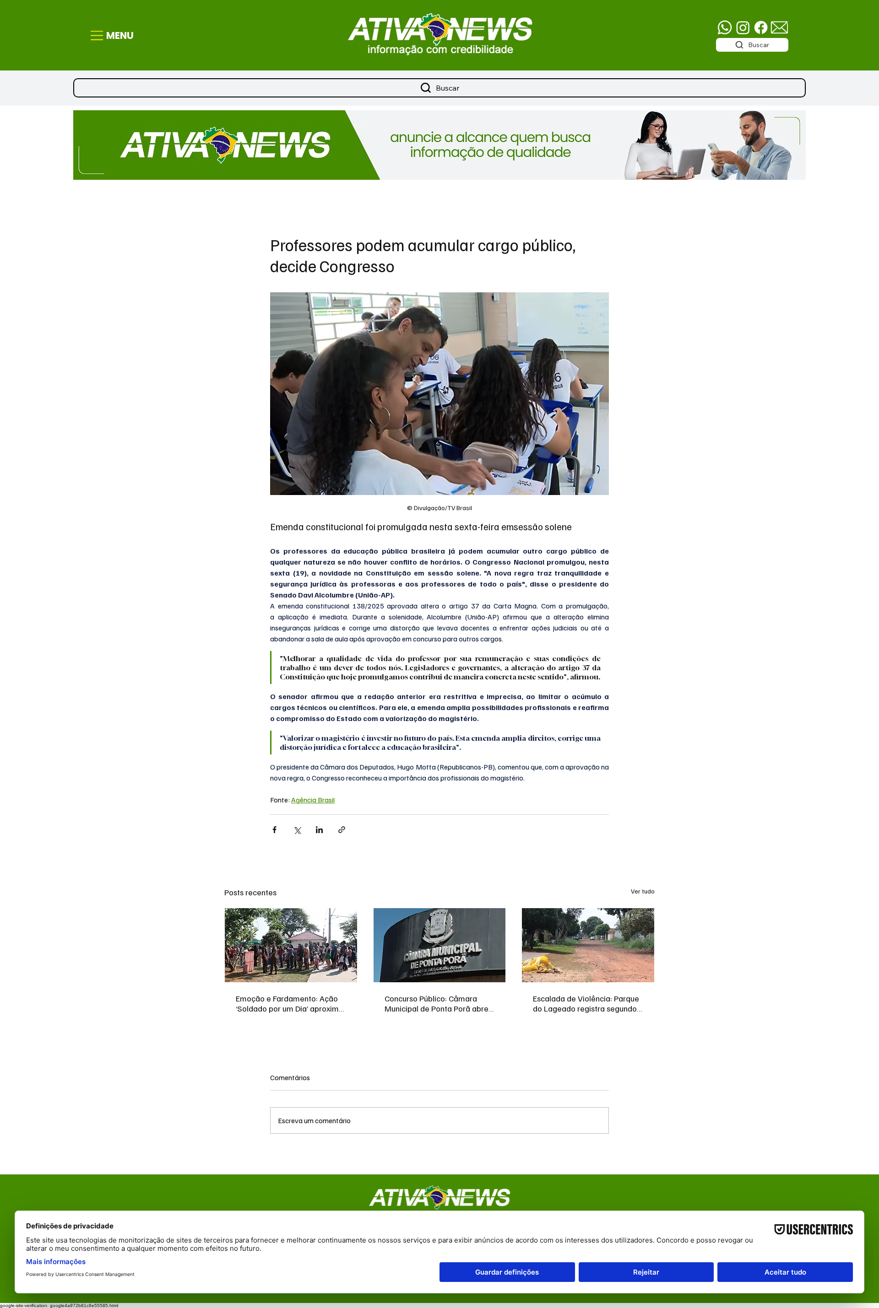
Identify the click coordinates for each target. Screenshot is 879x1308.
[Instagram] (743, 27)
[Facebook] (761, 27)
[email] (779, 27)
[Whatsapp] (724, 27)
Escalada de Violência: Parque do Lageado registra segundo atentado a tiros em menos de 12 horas (586, 1003)
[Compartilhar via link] (341, 829)
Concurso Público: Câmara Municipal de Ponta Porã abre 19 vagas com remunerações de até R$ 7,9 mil (436, 1003)
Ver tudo (643, 891)
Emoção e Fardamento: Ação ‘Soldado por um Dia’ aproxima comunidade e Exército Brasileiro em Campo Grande (289, 1003)
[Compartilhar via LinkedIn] (319, 829)
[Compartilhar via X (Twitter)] (297, 829)
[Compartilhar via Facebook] (274, 829)
